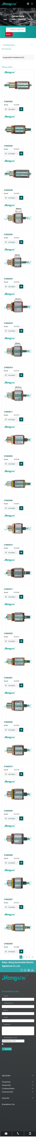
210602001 (8, 678)
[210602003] (18, 440)
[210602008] (18, 839)
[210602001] (18, 661)
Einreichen (8, 1049)
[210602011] (18, 395)
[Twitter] (25, 970)
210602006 (8, 500)
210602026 (8, 102)
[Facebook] (21, 970)
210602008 (8, 855)
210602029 (8, 146)
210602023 (8, 633)
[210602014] (18, 351)
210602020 (8, 722)
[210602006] (18, 484)
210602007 (8, 899)
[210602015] (18, 528)
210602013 (8, 766)
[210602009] (18, 794)
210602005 (8, 944)
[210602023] (18, 617)
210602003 (8, 456)
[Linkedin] (28, 970)
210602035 (8, 234)
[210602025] (18, 262)
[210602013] (18, 750)
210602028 (8, 190)
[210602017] (18, 573)
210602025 (8, 279)
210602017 (8, 589)
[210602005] (18, 927)
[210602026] (18, 85)
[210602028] (18, 174)
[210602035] (18, 218)
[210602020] (18, 706)
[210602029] (18, 129)
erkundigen (11, 109)
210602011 (8, 412)
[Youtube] (32, 970)
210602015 (8, 545)
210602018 (8, 323)
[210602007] (18, 883)
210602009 (8, 811)
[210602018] (18, 307)
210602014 (8, 367)
